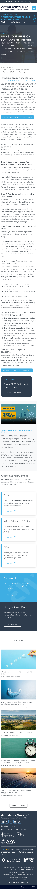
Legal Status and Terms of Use (18, 882)
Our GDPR (12, 870)
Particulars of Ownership (26, 867)
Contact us (12, 595)
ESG (4, 870)
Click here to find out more (13, 22)
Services (10, 67)
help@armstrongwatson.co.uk (15, 829)
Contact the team (13, 392)
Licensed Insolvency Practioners (18, 877)
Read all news (18, 806)
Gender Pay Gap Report (25, 875)
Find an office (13, 624)
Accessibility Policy (9, 875)
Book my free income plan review (17, 370)
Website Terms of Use (26, 870)
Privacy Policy (12, 872)
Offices (10, 2)
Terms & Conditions (8, 867)
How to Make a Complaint (18, 880)
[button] (30, 2)
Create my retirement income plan (17, 117)
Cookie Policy (24, 872)
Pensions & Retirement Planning (14, 72)
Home (3, 67)
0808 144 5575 (21, 2)
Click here (8, 511)
